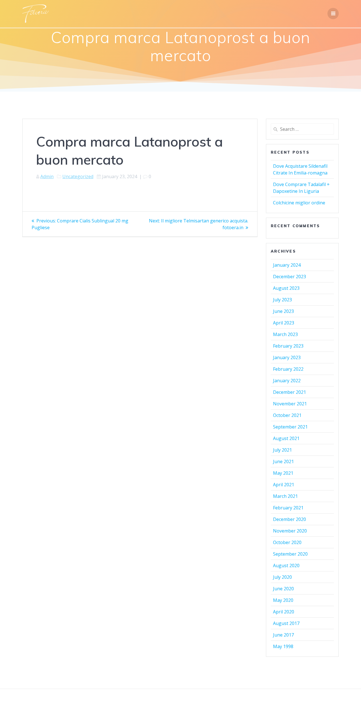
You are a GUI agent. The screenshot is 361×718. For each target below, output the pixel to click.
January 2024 (287, 265)
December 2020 (289, 519)
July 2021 (282, 450)
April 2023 (283, 323)
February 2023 (288, 346)
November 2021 (290, 404)
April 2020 (283, 612)
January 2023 (287, 357)
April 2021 (283, 484)
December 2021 (289, 392)
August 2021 (286, 438)
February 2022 (288, 369)
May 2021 (283, 473)
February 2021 (288, 508)
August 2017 (286, 623)
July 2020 (282, 577)
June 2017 (283, 635)
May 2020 (283, 600)
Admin (47, 176)
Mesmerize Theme (231, 704)
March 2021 (285, 496)
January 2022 (287, 380)
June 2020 (283, 589)
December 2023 (289, 276)
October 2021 (287, 415)
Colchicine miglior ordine (299, 203)
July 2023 (282, 300)
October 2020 (287, 542)
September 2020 (290, 554)
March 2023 (285, 334)
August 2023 (286, 288)
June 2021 (283, 461)
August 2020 (286, 565)
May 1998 (283, 646)
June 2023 (283, 311)
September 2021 (290, 427)
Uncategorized (77, 176)
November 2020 (290, 531)
